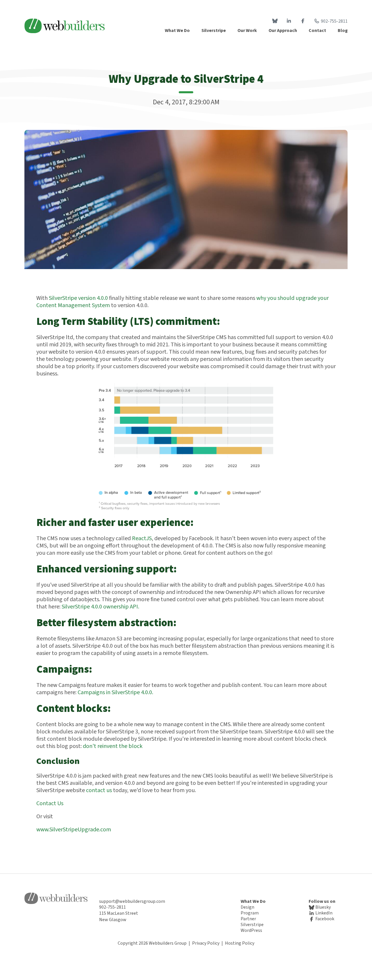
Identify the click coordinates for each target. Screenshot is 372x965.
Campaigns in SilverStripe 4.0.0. (115, 692)
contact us (99, 790)
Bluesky (322, 907)
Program (250, 913)
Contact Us (49, 803)
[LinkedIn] (289, 21)
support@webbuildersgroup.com (132, 901)
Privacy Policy (205, 943)
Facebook (324, 919)
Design (247, 907)
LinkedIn (323, 913)
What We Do (253, 901)
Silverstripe (252, 924)
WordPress (251, 930)
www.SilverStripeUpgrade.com (73, 830)
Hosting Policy (239, 943)
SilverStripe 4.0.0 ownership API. (100, 607)
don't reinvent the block (112, 746)
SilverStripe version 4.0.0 (78, 298)
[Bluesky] (275, 21)
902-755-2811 (334, 21)
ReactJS (142, 538)
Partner (248, 919)
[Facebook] (303, 21)
